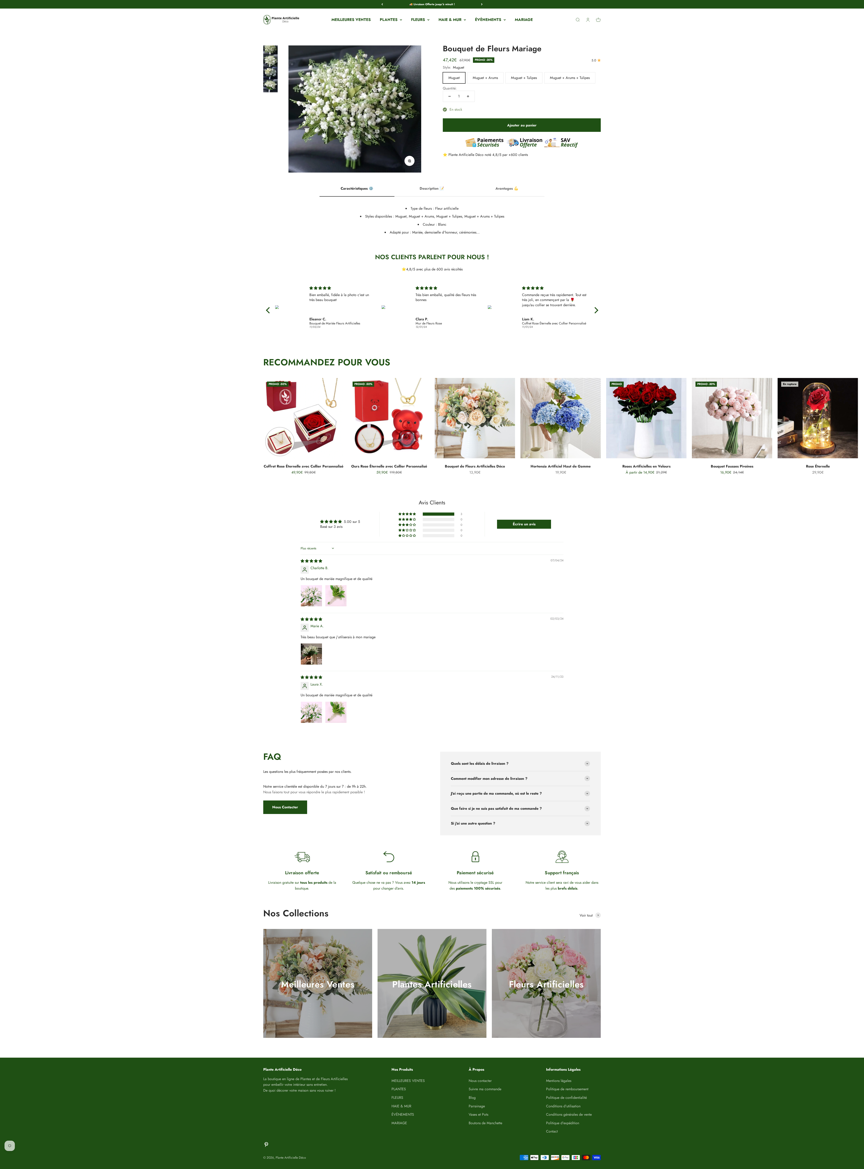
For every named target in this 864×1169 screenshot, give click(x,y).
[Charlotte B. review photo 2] (336, 596)
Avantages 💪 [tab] (506, 188)
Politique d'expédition (562, 1123)
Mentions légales (558, 1080)
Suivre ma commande (485, 1089)
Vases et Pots (478, 1114)
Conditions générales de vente (569, 1114)
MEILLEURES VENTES (351, 19)
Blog (472, 1097)
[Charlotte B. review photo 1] (311, 596)
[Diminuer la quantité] (449, 96)
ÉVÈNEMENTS (488, 19)
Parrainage (477, 1106)
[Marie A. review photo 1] (311, 654)
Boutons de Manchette (485, 1123)
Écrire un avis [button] (524, 524)
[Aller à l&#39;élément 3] (270, 75)
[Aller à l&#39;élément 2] (270, 63)
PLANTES (389, 19)
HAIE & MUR (450, 19)
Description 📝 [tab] (432, 188)
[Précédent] (382, 4)
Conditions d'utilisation (563, 1106)
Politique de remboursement (567, 1089)
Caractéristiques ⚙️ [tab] (357, 188)
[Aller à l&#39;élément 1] (270, 50)
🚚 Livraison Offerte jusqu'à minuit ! (432, 4)
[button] (407, 514)
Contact (552, 1131)
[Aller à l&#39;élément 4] (270, 88)
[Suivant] (482, 4)
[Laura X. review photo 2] (336, 712)
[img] (342, 288)
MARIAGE (524, 19)
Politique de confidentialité (566, 1097)
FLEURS (418, 19)
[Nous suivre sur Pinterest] (266, 1145)
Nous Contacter (285, 807)
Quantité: (450, 88)
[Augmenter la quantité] (468, 96)
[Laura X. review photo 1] (311, 712)
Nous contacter (480, 1080)
